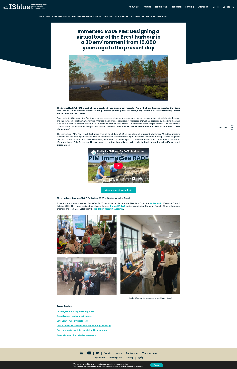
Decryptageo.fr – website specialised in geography (82, 330)
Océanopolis (156, 203)
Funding (189, 6)
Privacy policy (115, 357)
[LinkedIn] (81, 353)
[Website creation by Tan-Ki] (140, 358)
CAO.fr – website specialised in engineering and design (84, 325)
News (48, 16)
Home (41, 16)
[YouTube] (89, 353)
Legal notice (99, 357)
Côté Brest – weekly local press (72, 320)
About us (134, 6)
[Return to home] (24, 7)
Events (107, 353)
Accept (156, 365)
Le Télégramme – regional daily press (75, 311)
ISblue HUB (161, 6)
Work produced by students (118, 190)
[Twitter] (97, 353)
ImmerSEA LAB (117, 206)
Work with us (149, 353)
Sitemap (129, 357)
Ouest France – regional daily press (74, 316)
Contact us (132, 353)
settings (139, 366)
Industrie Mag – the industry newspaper (77, 335)
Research (176, 6)
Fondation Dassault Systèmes (108, 208)
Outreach (203, 6)
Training (146, 6)
